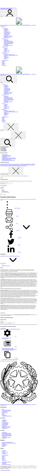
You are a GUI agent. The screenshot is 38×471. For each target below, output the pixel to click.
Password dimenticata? (3, 185)
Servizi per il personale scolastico (9, 42)
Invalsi (3, 413)
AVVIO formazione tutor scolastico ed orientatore (9, 349)
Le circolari (5, 48)
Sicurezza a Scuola (7, 34)
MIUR (3, 409)
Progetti (5, 58)
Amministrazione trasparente (8, 45)
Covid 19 (5, 51)
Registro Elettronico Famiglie (8, 41)
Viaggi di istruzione (24, 165)
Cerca (1, 138)
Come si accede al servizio (6, 265)
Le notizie (5, 49)
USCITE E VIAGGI (5, 60)
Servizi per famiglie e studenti (8, 43)
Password (1, 183)
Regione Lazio (4, 415)
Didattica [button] (3, 52)
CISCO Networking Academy (6, 337)
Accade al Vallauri (6, 50)
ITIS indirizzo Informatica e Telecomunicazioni (9, 158)
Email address (2, 182)
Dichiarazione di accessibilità (8, 92)
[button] (17, 230)
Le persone (5, 87)
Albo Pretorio (6, 44)
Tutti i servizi (6, 46)
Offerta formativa (6, 113)
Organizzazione (6, 30)
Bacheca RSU (4, 65)
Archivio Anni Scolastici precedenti (9, 54)
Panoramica (6, 28)
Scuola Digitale (6, 40)
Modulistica (4, 63)
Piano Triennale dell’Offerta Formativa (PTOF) (11, 55)
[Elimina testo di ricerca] (18, 135)
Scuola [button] (3, 27)
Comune (3, 414)
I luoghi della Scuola (7, 32)
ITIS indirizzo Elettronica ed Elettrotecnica (8, 160)
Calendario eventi (6, 108)
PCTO (3, 64)
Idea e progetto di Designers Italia (5, 470)
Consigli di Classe (6, 165)
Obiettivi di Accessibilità (7, 36)
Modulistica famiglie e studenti (6, 159)
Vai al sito (1, 321)
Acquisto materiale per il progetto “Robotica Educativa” (10, 359)
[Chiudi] (11, 127)
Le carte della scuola (7, 31)
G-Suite (1, 177)
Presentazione (6, 29)
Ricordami (3, 187)
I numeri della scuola (7, 33)
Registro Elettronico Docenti (8, 97)
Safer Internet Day (5, 154)
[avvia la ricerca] (7, 142)
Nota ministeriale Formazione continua (8, 348)
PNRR (3, 62)
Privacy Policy (6, 35)
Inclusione (5, 56)
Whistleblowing (6, 37)
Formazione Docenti (5, 338)
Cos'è (3, 264)
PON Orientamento (18, 165)
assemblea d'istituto (12, 165)
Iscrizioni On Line (5, 412)
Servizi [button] (3, 38)
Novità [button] (3, 103)
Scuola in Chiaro (4, 411)
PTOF (3, 118)
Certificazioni (6, 57)
